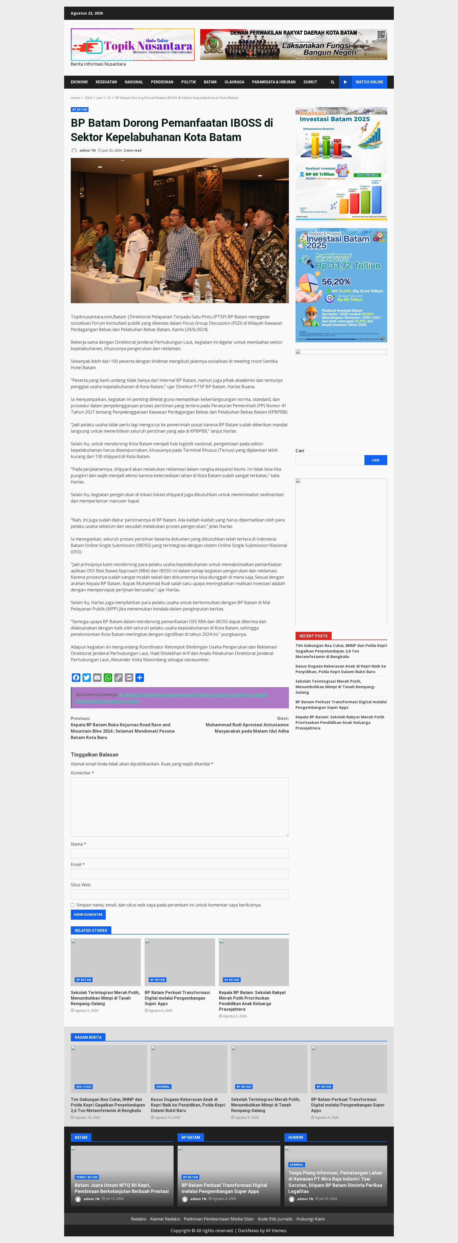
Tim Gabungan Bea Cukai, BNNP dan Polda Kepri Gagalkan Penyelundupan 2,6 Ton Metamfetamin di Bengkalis (341, 651)
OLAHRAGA (234, 82)
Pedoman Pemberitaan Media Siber (219, 1219)
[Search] (332, 82)
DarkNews (248, 1230)
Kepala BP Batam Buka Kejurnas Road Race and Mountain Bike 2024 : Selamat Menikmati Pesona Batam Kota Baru (123, 727)
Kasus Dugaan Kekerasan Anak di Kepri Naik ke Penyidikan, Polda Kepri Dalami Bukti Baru (189, 1069)
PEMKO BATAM (86, 1177)
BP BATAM (79, 109)
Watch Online (369, 82)
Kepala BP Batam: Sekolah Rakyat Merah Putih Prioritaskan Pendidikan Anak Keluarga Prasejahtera (254, 962)
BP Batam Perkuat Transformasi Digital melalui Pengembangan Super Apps (180, 962)
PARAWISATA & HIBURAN (274, 82)
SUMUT (310, 82)
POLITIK (188, 82)
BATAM (210, 82)
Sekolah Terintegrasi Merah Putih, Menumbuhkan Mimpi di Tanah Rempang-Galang (106, 962)
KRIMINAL (163, 1086)
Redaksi (138, 1219)
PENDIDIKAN (162, 82)
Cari (300, 450)
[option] (122, 1176)
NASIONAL (134, 82)
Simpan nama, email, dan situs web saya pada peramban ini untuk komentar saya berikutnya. (168, 905)
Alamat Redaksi (165, 1219)
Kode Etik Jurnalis (275, 1219)
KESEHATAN (106, 82)
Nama (78, 844)
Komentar (82, 773)
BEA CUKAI (83, 1086)
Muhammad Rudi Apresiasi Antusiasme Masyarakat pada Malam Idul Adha (247, 724)
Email (78, 864)
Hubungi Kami (310, 1219)
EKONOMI (79, 82)
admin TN (87, 150)
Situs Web (81, 885)
